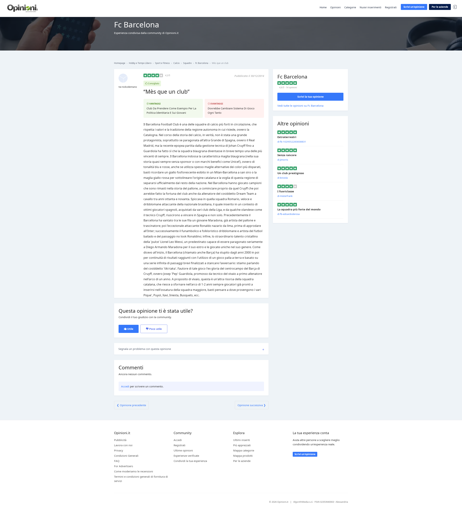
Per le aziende (440, 6)
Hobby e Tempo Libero (140, 63)
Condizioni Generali (126, 455)
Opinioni (335, 7)
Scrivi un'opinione (414, 6)
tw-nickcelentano (128, 86)
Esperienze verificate (186, 455)
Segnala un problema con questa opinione (144, 349)
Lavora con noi (123, 445)
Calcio (176, 63)
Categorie (350, 7)
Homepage (119, 63)
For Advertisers (123, 466)
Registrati (391, 7)
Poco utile (155, 329)
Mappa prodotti (243, 455)
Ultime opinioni (183, 450)
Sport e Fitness (162, 63)
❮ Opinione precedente (131, 405)
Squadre (187, 63)
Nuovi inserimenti (370, 7)
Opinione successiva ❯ (251, 405)
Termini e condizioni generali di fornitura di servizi (141, 479)
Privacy (118, 450)
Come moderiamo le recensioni (133, 471)
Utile (130, 329)
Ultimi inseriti (241, 440)
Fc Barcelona (201, 63)
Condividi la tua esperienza (190, 461)
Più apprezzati (242, 445)
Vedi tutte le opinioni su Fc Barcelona (300, 105)
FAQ (116, 461)
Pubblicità (120, 440)
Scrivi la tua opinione (310, 96)
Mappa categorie (243, 450)
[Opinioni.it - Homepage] (22, 8)
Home (323, 7)
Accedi (455, 7)
